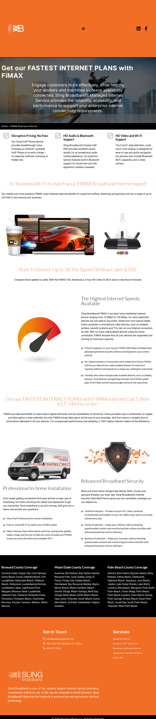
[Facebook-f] (146, 28)
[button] (83, 28)
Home (5, 126)
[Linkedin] (138, 28)
